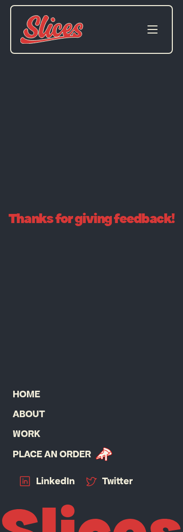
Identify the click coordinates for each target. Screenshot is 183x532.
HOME (26, 394)
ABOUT (29, 414)
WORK (26, 433)
